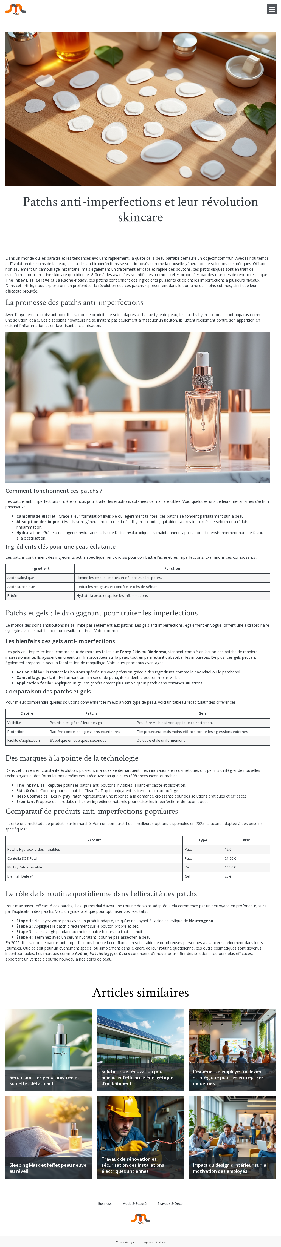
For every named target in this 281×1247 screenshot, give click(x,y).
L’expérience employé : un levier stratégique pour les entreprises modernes (228, 1077)
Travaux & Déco (170, 1203)
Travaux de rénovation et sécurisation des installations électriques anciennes (133, 1165)
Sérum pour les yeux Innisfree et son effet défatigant (45, 1080)
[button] (272, 9)
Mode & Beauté (135, 1203)
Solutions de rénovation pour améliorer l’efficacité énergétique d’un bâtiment (137, 1077)
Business (105, 1203)
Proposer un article (154, 1242)
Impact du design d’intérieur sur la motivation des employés (229, 1168)
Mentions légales (126, 1242)
